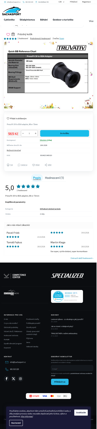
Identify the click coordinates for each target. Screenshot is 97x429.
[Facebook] (6, 378)
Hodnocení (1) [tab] (54, 177)
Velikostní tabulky (32, 347)
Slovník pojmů (31, 327)
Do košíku (64, 133)
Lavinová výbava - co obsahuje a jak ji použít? (67, 319)
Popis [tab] (37, 177)
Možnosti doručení (14, 150)
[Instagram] (20, 378)
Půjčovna (29, 338)
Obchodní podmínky (11, 327)
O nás (6, 319)
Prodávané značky (32, 319)
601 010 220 (14, 369)
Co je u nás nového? (11, 323)
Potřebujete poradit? (33, 323)
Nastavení (16, 423)
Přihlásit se (59, 382)
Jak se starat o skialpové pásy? (62, 326)
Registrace (86, 2)
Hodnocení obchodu (11, 335)
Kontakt (6, 339)
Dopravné (7, 348)
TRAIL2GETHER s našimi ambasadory (64, 333)
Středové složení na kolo (50, 209)
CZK (60, 2)
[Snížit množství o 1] (23, 133)
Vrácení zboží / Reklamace (13, 331)
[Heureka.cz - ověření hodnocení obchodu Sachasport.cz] (67, 296)
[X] (13, 378)
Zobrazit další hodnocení (81, 258)
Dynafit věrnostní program (13, 343)
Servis (28, 342)
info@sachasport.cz (18, 362)
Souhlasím (81, 412)
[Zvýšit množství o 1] (36, 133)
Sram (61, 38)
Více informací (27, 416)
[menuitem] (9, 20)
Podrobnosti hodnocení (40, 38)
